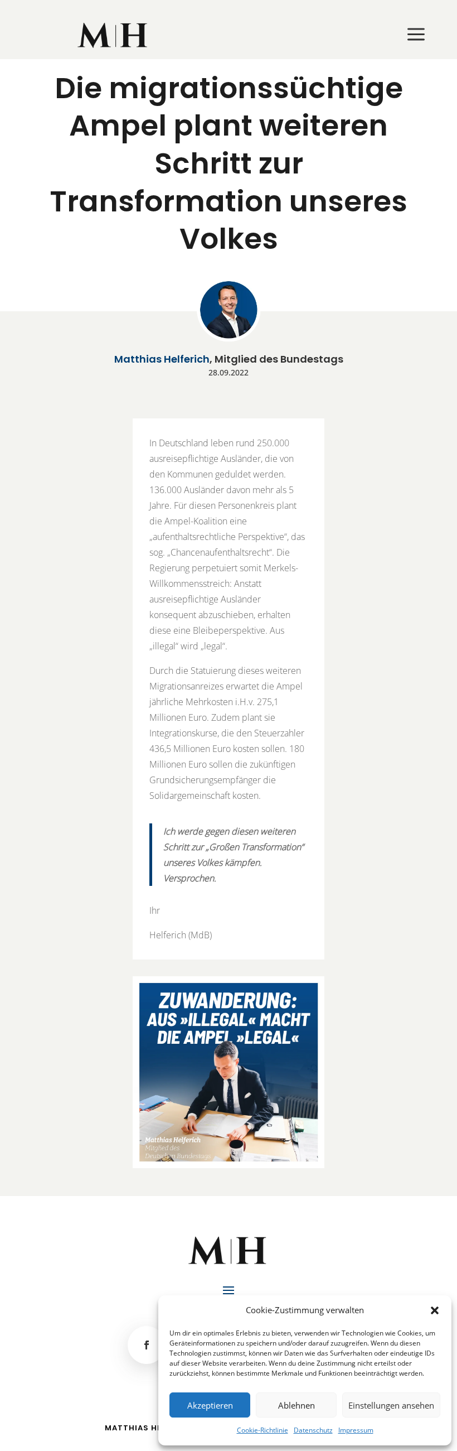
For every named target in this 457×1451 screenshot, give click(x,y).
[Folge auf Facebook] (147, 1345)
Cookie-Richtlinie (262, 1430)
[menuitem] (113, 35)
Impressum (355, 1430)
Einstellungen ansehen (391, 1405)
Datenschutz (313, 1430)
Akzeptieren (210, 1405)
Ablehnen (296, 1405)
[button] (434, 1310)
